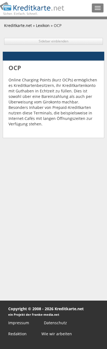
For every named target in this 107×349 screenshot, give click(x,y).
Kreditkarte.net (18, 25)
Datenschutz (55, 322)
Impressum (18, 322)
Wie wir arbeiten (56, 333)
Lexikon (43, 25)
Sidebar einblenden (53, 41)
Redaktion (17, 333)
